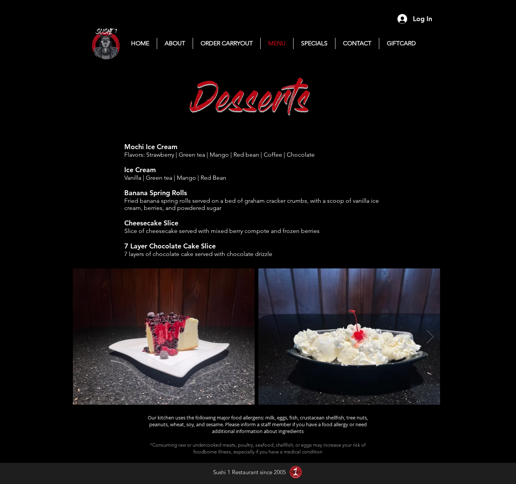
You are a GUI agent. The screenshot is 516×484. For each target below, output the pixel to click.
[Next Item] (430, 336)
